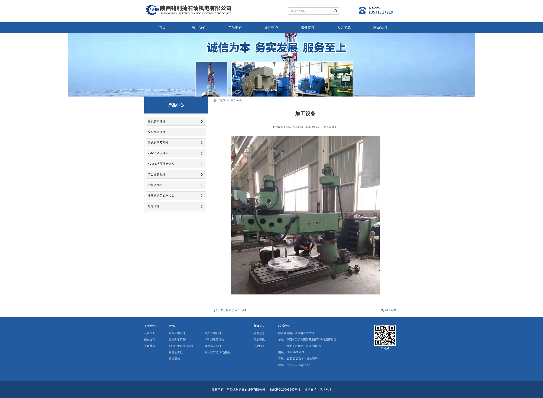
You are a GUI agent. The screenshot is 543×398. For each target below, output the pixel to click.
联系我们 (380, 27)
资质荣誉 (149, 346)
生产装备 (236, 100)
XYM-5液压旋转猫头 (161, 163)
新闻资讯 (260, 326)
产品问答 (259, 346)
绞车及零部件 (156, 132)
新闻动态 (259, 333)
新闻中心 (271, 27)
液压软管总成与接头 (161, 195)
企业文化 (149, 339)
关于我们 (199, 27)
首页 (162, 27)
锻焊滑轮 (154, 206)
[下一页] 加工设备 (385, 310)
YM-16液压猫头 (158, 153)
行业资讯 (259, 339)
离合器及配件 (156, 174)
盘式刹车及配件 (158, 142)
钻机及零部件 (156, 121)
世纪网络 (325, 389)
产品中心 (235, 27)
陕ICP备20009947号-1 (285, 389)
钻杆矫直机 (155, 185)
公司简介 (149, 333)
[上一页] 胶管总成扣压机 (230, 310)
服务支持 (307, 27)
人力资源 (344, 27)
